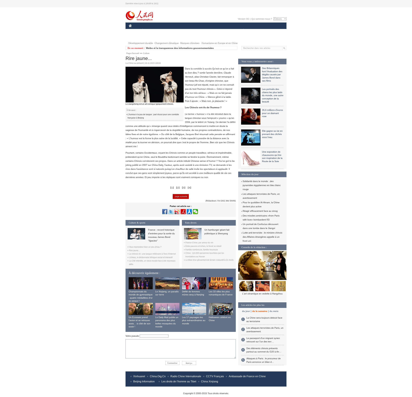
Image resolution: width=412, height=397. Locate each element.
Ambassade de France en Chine (247, 376)
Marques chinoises (189, 43)
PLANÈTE (242, 30)
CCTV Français (215, 376)
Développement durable (140, 43)
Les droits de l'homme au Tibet (178, 381)
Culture (146, 53)
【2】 (178, 187)
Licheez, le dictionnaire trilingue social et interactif (151, 257)
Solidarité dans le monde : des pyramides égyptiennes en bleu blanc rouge (262, 185)
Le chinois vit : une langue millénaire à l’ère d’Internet (152, 254)
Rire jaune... (134, 250)
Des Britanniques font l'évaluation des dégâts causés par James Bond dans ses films (272, 74)
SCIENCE (191, 30)
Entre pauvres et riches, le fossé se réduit (203, 246)
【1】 (172, 187)
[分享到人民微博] (183, 211)
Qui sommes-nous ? (261, 19)
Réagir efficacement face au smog (260, 211)
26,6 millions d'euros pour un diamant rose (272, 113)
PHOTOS (135, 36)
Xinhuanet (139, 376)
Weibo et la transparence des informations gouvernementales (180, 48)
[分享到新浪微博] (177, 211)
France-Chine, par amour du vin (199, 243)
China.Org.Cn (158, 376)
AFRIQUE (177, 30)
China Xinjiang (209, 381)
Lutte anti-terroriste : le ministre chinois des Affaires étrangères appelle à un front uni (262, 236)
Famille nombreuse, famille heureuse (201, 250)
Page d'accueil (132, 53)
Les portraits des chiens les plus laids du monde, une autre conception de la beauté (272, 95)
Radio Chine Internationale (185, 376)
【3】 (184, 187)
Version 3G (243, 19)
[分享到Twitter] (170, 211)
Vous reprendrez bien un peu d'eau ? (145, 247)
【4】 (189, 187)
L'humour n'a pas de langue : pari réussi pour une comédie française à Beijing (153, 116)
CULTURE (206, 30)
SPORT (255, 30)
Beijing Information (144, 381)
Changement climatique (166, 43)
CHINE (134, 30)
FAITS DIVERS (224, 30)
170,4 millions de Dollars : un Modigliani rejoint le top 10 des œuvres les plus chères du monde (262, 297)
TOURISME (269, 30)
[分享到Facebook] (164, 211)
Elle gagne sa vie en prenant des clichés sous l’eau (272, 134)
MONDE (163, 30)
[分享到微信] (195, 211)
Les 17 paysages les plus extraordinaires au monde (193, 320)
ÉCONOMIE (148, 30)
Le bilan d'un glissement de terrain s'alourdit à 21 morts (209, 260)
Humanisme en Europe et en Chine (220, 43)
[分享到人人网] (189, 211)
